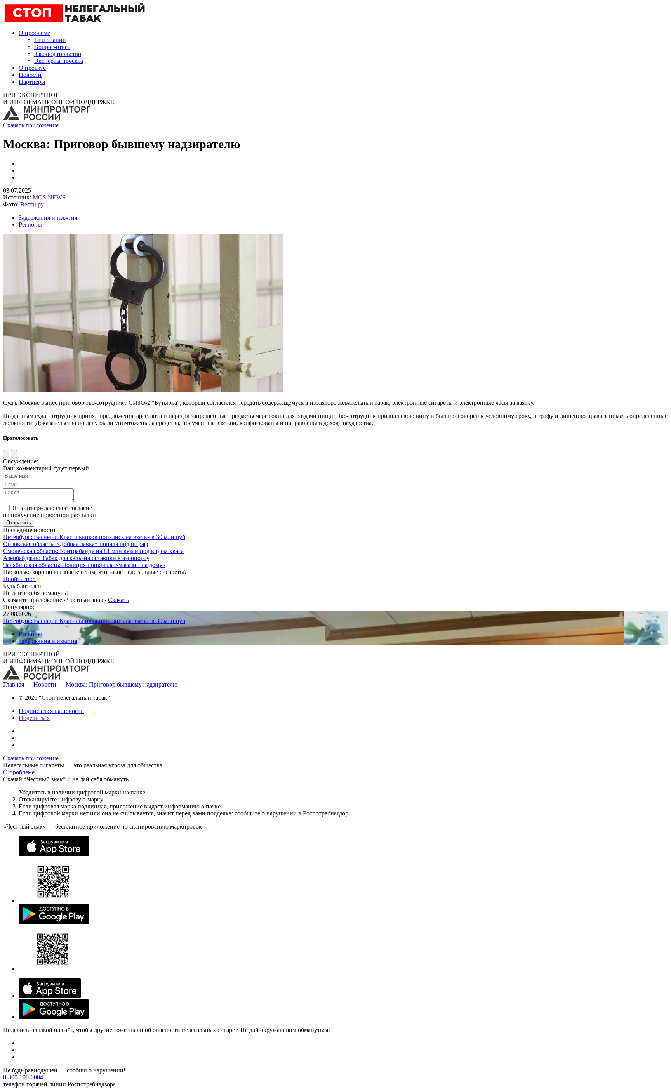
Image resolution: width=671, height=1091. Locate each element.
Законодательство (57, 53)
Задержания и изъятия (48, 217)
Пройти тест (19, 579)
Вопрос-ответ (52, 46)
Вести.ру (32, 204)
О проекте (32, 67)
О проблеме (34, 32)
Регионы (30, 224)
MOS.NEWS (49, 197)
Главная (13, 684)
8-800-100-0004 (23, 1077)
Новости (30, 74)
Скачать (118, 600)
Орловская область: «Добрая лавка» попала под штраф (75, 544)
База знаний (50, 39)
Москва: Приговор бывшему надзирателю (121, 684)
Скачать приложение (31, 125)
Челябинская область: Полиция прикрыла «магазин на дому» (84, 565)
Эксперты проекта (58, 60)
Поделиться (34, 718)
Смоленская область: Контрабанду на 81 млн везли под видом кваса (93, 551)
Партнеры (32, 81)
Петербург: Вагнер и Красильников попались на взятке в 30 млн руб (94, 537)
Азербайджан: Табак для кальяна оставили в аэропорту (76, 558)
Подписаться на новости (51, 711)
